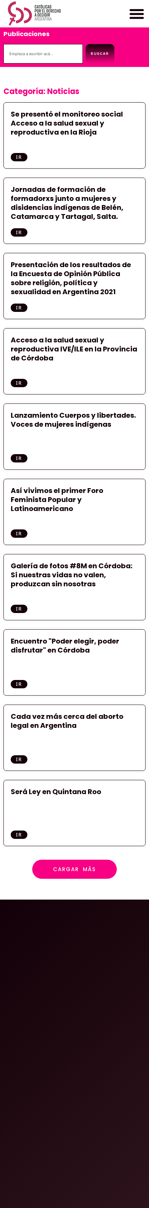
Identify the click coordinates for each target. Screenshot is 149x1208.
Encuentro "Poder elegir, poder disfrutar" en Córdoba (65, 645)
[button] (136, 14)
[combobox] (43, 53)
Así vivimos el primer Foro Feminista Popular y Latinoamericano (57, 499)
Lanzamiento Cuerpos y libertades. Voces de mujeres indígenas (73, 419)
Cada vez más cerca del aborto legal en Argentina (67, 721)
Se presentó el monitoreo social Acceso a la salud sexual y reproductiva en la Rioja (67, 123)
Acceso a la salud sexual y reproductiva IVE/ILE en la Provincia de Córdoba (74, 349)
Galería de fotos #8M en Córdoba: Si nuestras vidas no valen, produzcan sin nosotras (71, 575)
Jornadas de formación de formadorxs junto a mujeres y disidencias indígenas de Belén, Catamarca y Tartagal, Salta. (67, 203)
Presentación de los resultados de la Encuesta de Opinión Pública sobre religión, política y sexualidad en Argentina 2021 (71, 278)
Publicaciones (26, 33)
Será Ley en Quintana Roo (56, 792)
